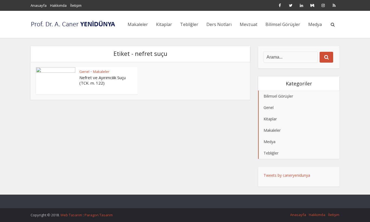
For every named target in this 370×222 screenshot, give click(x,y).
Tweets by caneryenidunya (287, 175)
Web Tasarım (71, 215)
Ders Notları (219, 24)
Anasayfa (39, 5)
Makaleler (138, 24)
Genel (84, 71)
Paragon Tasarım (99, 215)
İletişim (76, 5)
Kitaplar (164, 24)
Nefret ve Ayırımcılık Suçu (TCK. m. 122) (102, 80)
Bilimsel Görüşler (282, 24)
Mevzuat (248, 24)
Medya (315, 24)
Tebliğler (189, 24)
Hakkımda (58, 5)
